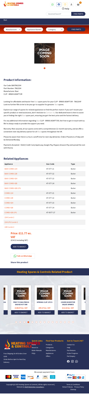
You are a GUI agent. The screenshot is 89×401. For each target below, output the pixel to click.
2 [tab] (20, 322)
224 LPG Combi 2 (11, 222)
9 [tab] (48, 322)
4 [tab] (28, 322)
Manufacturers (51, 350)
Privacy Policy (79, 387)
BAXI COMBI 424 (11, 178)
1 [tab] (44, 68)
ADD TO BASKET (19, 246)
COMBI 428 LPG (11, 212)
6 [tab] (36, 322)
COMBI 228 (9, 198)
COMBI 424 (9, 203)
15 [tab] (73, 322)
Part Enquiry (71, 356)
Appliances (50, 353)
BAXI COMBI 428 (11, 183)
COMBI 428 (9, 207)
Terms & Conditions (73, 384)
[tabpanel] (44, 53)
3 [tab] (24, 322)
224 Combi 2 (9, 217)
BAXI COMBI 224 (11, 169)
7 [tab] (40, 322)
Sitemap (73, 389)
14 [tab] (69, 322)
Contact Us (50, 112)
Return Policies (67, 387)
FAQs (33, 353)
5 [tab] (32, 322)
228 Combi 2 (9, 227)
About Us (35, 347)
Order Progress (72, 353)
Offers (48, 356)
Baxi (36, 101)
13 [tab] (65, 322)
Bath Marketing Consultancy (34, 387)
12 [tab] (61, 322)
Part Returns (71, 350)
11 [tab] (57, 322)
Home (34, 345)
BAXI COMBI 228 (11, 173)
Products (49, 345)
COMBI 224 (9, 193)
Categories (50, 347)
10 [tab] (53, 322)
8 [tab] (44, 322)
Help (66, 8)
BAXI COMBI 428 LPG (13, 188)
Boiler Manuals (37, 350)
